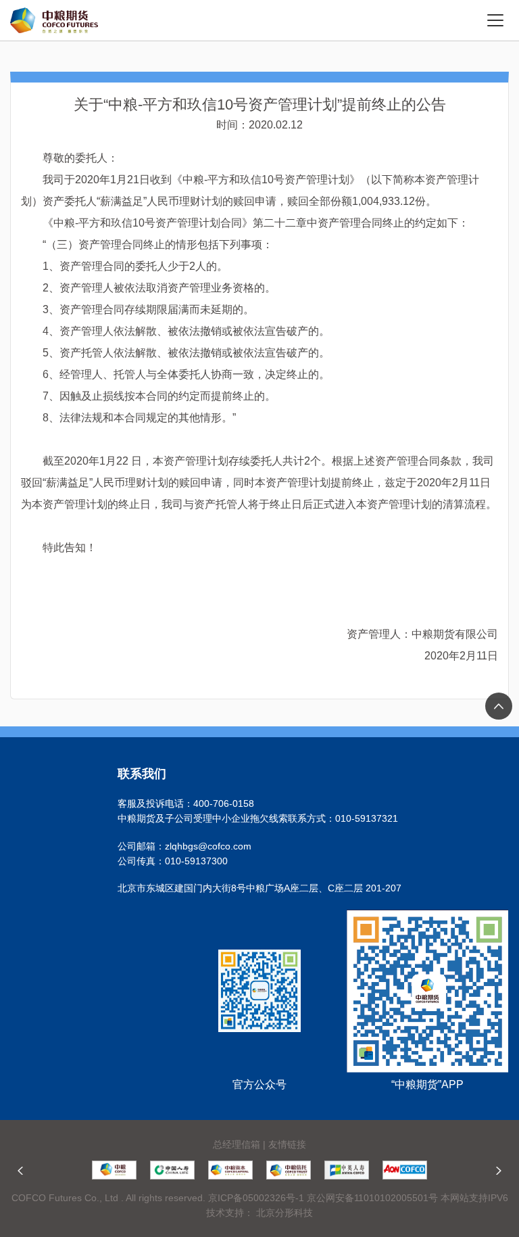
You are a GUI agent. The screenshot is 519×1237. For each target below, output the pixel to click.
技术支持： (229, 1212)
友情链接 (287, 1144)
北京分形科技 (284, 1212)
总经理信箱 (236, 1144)
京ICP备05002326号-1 (256, 1197)
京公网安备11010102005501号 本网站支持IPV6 (407, 1197)
